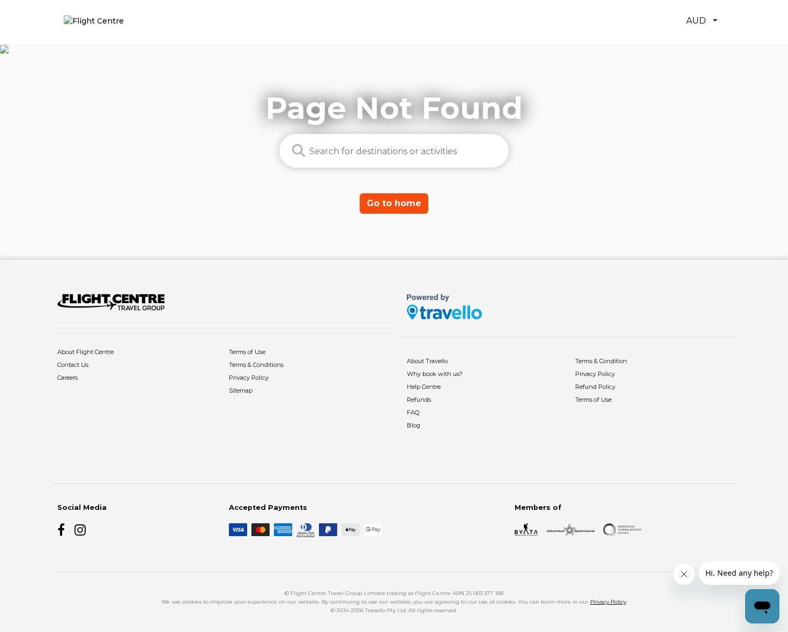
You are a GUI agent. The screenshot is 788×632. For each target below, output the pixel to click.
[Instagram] (81, 529)
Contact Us (72, 364)
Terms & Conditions (256, 364)
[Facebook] (63, 529)
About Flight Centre (85, 352)
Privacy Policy (249, 377)
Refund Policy (595, 386)
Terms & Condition (601, 361)
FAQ (413, 412)
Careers (67, 377)
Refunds (419, 399)
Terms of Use (247, 352)
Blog (413, 425)
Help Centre (424, 386)
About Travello (427, 361)
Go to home (394, 203)
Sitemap (240, 390)
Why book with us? (435, 374)
